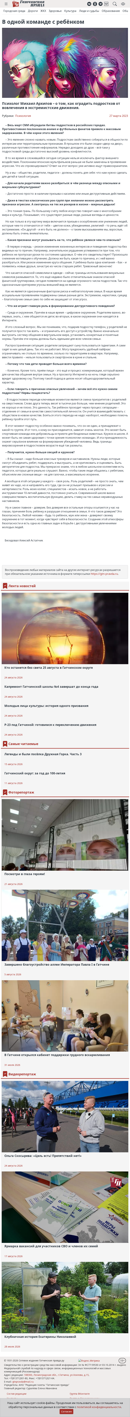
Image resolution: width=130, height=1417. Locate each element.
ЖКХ (43, 11)
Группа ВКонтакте (80, 1393)
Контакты (12, 1398)
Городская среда (14, 11)
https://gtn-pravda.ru (104, 574)
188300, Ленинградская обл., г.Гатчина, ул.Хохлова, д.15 (56, 1374)
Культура (70, 11)
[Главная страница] (28, 4)
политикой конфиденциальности (99, 1407)
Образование (111, 11)
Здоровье (55, 11)
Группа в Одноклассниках (84, 1398)
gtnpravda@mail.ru (23, 1381)
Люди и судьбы (89, 11)
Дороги (33, 11)
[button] (6, 4)
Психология (23, 116)
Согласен (66, 1411)
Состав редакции (16, 1393)
